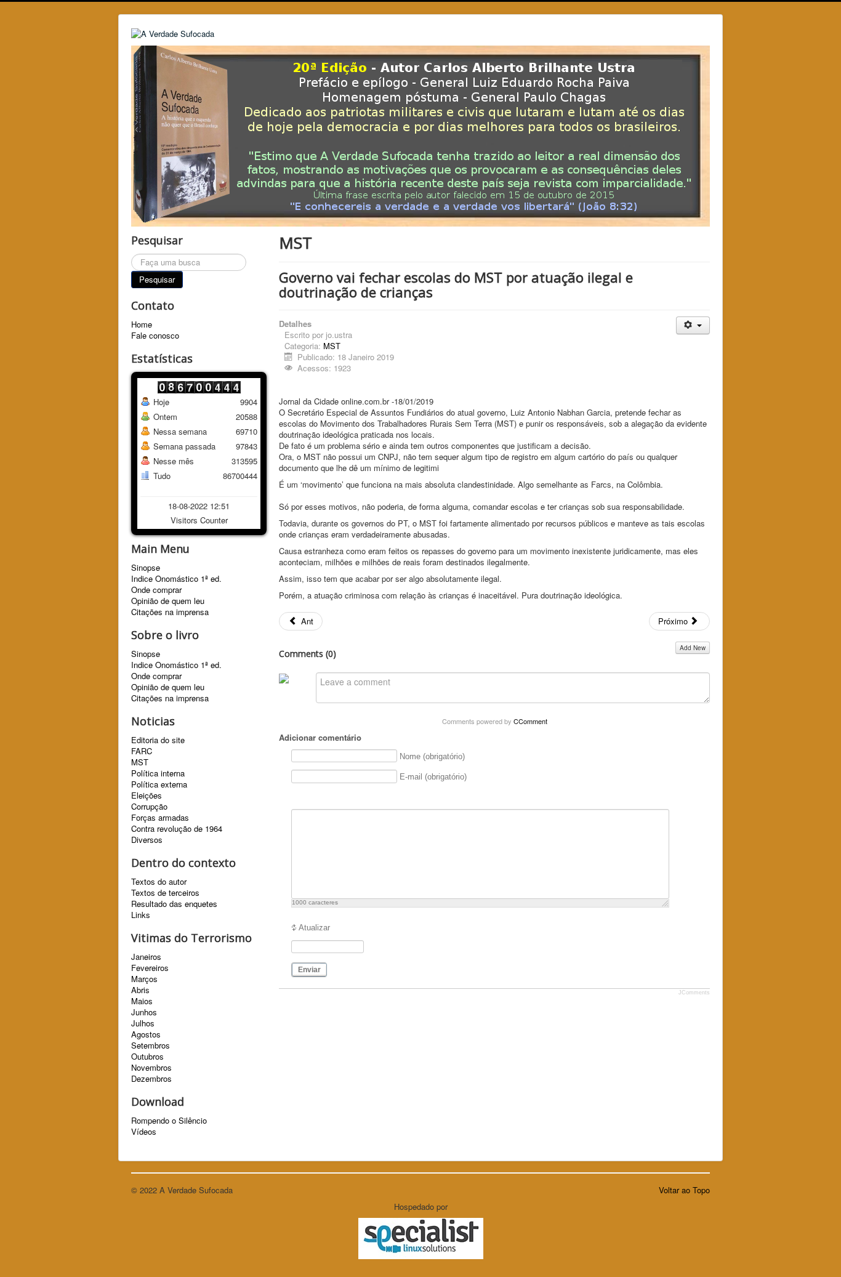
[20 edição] (420, 134)
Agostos (146, 1034)
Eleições (146, 795)
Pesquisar (157, 279)
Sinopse (145, 567)
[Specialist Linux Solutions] (420, 1238)
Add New (693, 647)
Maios (142, 1001)
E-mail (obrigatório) (433, 776)
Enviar (309, 969)
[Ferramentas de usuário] (693, 325)
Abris (140, 990)
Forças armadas (160, 817)
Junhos (144, 1012)
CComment (530, 721)
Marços (144, 979)
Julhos (143, 1023)
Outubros (147, 1056)
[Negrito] (298, 798)
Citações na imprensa (170, 612)
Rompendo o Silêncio (169, 1120)
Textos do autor (159, 881)
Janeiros (146, 956)
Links (140, 914)
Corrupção (149, 806)
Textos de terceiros (165, 892)
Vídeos (143, 1131)
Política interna (158, 773)
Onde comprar (156, 589)
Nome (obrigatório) (432, 756)
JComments (694, 992)
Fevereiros (150, 967)
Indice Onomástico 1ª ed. (176, 578)
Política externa (159, 784)
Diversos (147, 839)
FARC (141, 751)
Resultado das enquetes (174, 903)
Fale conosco (155, 335)
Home (141, 324)
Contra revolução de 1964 (176, 828)
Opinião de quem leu (167, 600)
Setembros (150, 1045)
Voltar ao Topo (684, 1190)
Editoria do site (158, 740)
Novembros (151, 1067)
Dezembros (151, 1078)
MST (139, 762)
